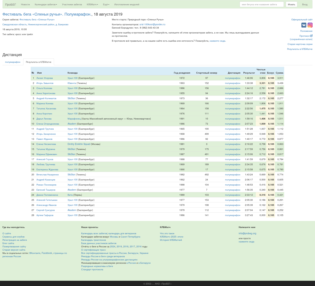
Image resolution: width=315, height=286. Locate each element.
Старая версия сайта (13, 249)
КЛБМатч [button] (91, 4)
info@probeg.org (247, 233)
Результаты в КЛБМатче (300, 48)
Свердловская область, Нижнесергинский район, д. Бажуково (35, 24)
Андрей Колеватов (46, 98)
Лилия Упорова (44, 77)
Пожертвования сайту (14, 246)
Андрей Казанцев (45, 179)
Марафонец (74, 118)
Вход (304, 4)
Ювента (72, 83)
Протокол (304, 35)
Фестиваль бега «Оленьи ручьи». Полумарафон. (46, 14)
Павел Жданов (44, 138)
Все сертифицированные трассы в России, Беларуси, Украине (114, 253)
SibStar (71, 98)
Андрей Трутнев (45, 128)
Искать (291, 4)
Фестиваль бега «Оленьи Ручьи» (37, 19)
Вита (70, 194)
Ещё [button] (105, 4)
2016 (139, 246)
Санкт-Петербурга (130, 236)
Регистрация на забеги (14, 239)
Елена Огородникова (47, 123)
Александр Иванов (46, 205)
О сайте (6, 233)
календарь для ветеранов (122, 233)
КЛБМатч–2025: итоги (171, 236)
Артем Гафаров (44, 215)
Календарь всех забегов (94, 233)
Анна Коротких (44, 113)
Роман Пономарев (46, 184)
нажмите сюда (217, 40)
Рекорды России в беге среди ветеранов (103, 256)
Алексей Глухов (44, 159)
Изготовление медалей (126, 4)
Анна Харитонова (45, 93)
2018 (125, 246)
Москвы (114, 236)
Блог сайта (8, 243)
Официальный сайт (302, 19)
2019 (119, 246)
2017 (132, 246)
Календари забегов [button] (45, 4)
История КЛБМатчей (171, 239)
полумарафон (12, 61)
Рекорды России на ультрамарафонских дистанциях (109, 259)
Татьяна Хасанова (46, 108)
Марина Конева (44, 103)
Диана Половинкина (47, 194)
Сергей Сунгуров (45, 210)
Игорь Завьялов (44, 83)
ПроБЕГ (10, 4)
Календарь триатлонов (93, 239)
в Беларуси (144, 262)
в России (131, 262)
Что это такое (167, 233)
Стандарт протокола (92, 269)
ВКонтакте (34, 253)
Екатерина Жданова (47, 169)
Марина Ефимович (46, 154)
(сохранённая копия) (301, 39)
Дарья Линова (44, 118)
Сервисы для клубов (13, 236)
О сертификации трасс (93, 249)
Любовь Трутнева (45, 164)
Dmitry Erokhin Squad (79, 144)
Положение (306, 30)
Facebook (47, 253)
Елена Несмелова (46, 144)
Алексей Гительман (46, 199)
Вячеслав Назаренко (47, 174)
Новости (25, 4)
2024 (112, 246)
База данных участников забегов (98, 243)
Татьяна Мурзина (45, 149)
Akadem (72, 123)
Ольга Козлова (44, 88)
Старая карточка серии (300, 44)
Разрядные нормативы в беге (97, 266)
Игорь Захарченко (46, 133)
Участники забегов (72, 4)
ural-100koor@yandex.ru (152, 24)
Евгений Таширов (45, 189)
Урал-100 (73, 77)
